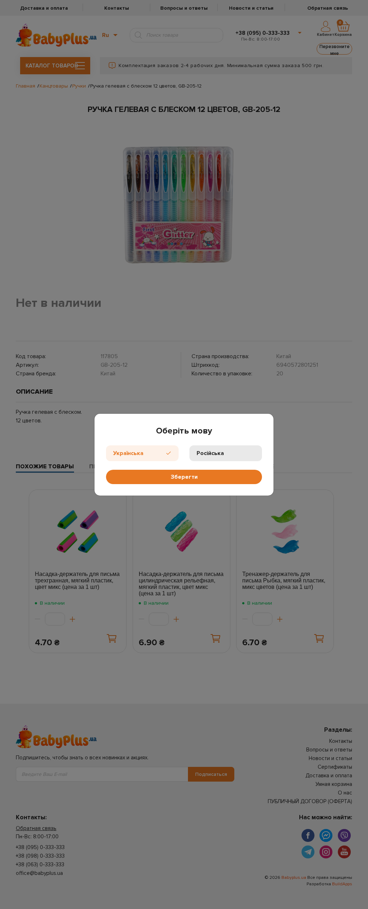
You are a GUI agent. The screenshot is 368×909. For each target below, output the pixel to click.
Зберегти (184, 477)
